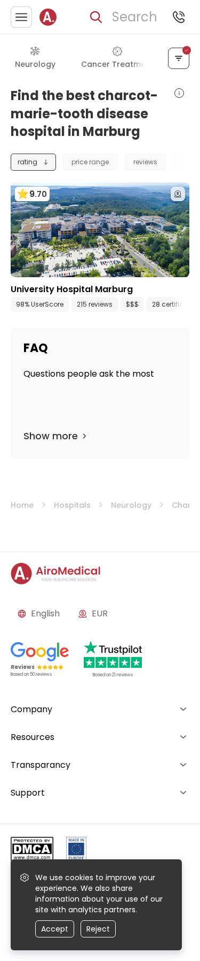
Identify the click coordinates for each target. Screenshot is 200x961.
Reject (98, 929)
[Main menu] (21, 17)
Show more (50, 436)
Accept (54, 929)
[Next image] (122, 266)
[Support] (178, 17)
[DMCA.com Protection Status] (32, 851)
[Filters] (178, 58)
